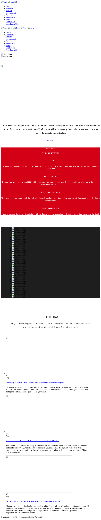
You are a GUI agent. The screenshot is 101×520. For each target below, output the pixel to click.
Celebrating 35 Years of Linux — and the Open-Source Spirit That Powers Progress (35, 382)
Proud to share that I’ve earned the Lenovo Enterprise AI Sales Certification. (32, 441)
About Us (50, 140)
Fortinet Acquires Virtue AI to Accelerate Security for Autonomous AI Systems (33, 501)
